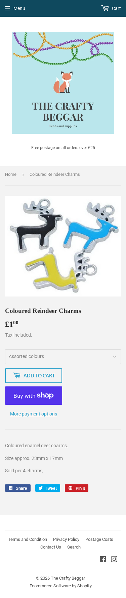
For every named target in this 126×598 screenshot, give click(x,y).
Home (10, 174)
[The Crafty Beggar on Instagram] (114, 560)
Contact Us (50, 547)
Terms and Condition (27, 539)
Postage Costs (99, 539)
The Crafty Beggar (68, 578)
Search (74, 547)
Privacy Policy (66, 539)
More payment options (33, 413)
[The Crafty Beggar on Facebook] (103, 560)
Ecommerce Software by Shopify (61, 585)
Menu (19, 8)
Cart (116, 8)
